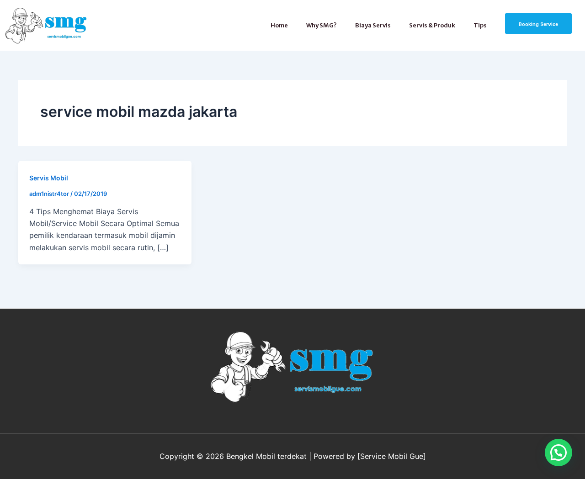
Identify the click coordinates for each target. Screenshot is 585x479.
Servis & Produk (432, 25)
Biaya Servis (373, 25)
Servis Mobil (48, 178)
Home (279, 25)
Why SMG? (321, 25)
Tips (480, 25)
